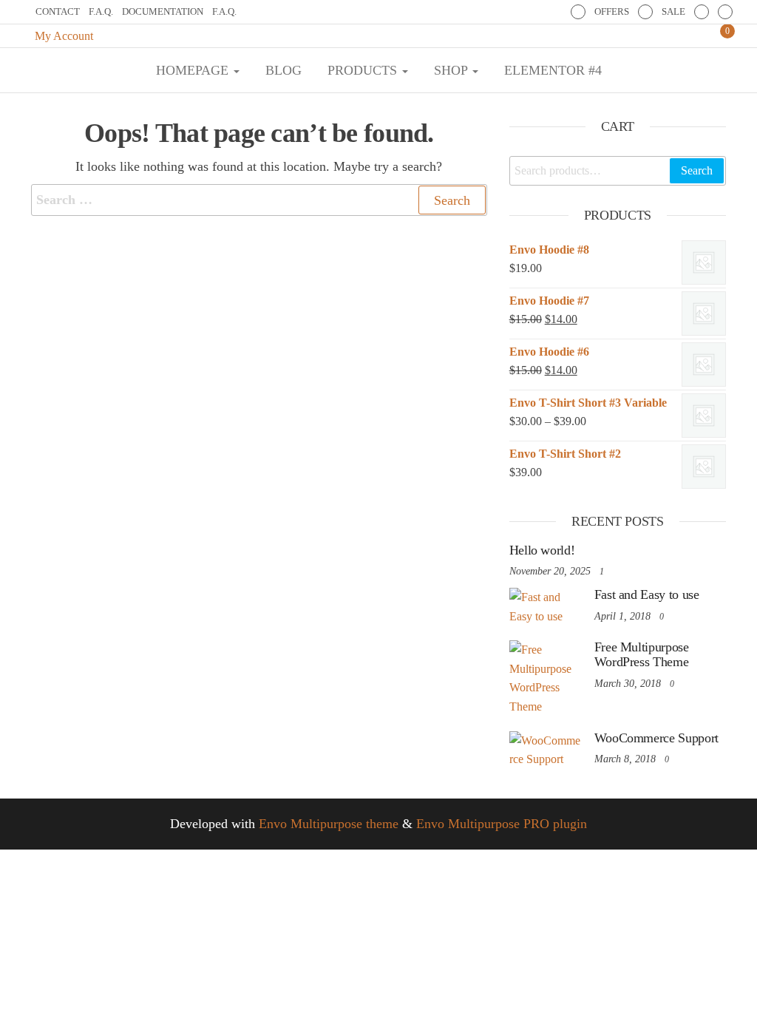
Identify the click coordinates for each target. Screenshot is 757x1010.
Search (697, 170)
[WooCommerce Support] (546, 748)
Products (364, 70)
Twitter (578, 12)
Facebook (645, 12)
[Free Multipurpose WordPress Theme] (546, 677)
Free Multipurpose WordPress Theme (641, 654)
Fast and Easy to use (646, 594)
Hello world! (542, 550)
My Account (64, 36)
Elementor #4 (553, 70)
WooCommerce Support (656, 738)
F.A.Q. (101, 11)
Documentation (162, 11)
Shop (452, 70)
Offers (611, 11)
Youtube (701, 12)
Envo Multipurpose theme (328, 823)
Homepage (194, 70)
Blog (283, 70)
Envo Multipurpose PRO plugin (501, 823)
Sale (673, 11)
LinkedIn (725, 12)
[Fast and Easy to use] (546, 605)
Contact (57, 11)
